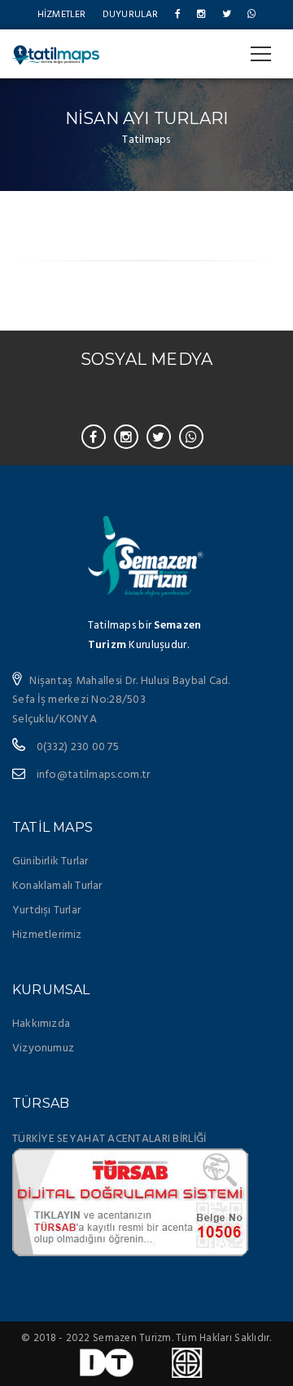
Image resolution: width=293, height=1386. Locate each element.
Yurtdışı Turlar (46, 910)
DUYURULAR (131, 15)
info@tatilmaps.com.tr (94, 775)
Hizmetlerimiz (47, 935)
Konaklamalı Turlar (57, 886)
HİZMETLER (61, 15)
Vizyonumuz (43, 1048)
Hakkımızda (41, 1024)
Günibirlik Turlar (50, 861)
